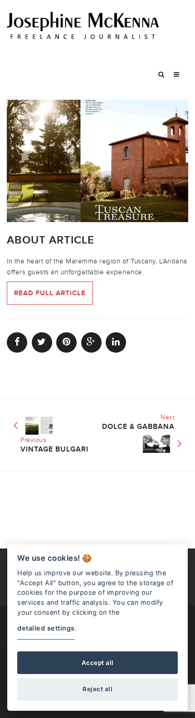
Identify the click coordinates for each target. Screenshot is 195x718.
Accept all (98, 662)
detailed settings (46, 628)
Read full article (50, 293)
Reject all (97, 689)
